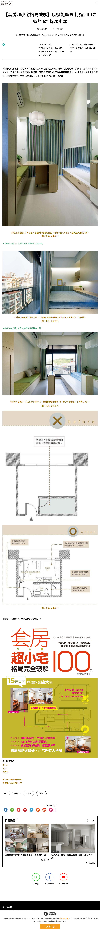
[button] (87, 820)
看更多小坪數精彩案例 (12, 779)
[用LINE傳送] (12, 810)
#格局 (41, 793)
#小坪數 (15, 793)
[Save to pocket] (19, 810)
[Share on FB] (6, 810)
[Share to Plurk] (38, 810)
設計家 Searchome (7, 4)
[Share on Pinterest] (25, 810)
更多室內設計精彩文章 (12, 783)
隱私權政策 (64, 918)
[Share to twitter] (32, 810)
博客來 (5, 764)
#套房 (28, 793)
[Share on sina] (44, 810)
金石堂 (5, 772)
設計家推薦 (7, 907)
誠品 (4, 768)
